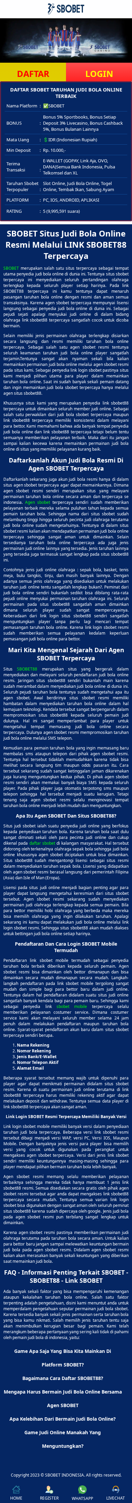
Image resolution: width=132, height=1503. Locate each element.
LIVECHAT (115, 1498)
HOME (16, 1498)
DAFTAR (33, 73)
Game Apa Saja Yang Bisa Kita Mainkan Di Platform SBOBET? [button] (62, 1358)
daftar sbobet (42, 843)
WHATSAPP (82, 1498)
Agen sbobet (37, 502)
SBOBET (11, 268)
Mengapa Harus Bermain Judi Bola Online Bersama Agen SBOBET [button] (63, 1398)
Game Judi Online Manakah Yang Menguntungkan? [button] (62, 1439)
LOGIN (99, 73)
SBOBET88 (27, 669)
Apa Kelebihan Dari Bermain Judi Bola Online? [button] (62, 1419)
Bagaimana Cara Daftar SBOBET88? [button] (62, 1378)
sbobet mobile (72, 1006)
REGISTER (49, 1498)
